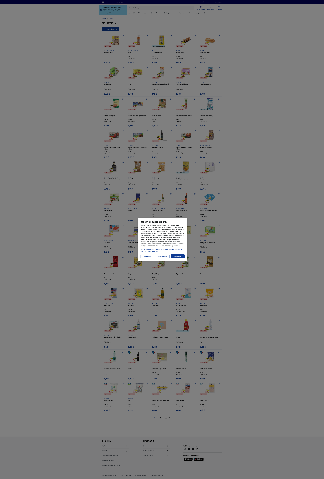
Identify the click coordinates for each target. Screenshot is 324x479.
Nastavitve (147, 256)
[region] (162, 239)
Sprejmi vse (178, 256)
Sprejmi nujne (162, 256)
